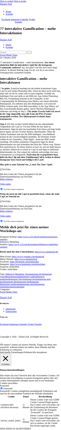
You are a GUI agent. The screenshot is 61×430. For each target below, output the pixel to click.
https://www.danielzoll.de (25, 259)
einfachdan (9, 287)
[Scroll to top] (1, 342)
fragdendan (19, 287)
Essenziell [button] (4, 385)
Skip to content (6, 1)
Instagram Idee (10, 282)
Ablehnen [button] (27, 352)
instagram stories (28, 284)
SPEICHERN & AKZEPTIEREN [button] (15, 428)
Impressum (10, 309)
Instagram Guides (28, 276)
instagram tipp (23, 282)
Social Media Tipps (8, 55)
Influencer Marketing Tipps (17, 274)
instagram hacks (30, 279)
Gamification (15, 284)
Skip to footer (20, 1)
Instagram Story (16, 279)
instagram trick (36, 274)
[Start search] (29, 52)
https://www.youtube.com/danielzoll (28, 256)
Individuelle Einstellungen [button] (11, 352)
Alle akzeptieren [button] (39, 352)
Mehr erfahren (6, 179)
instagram (15, 276)
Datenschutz (11, 311)
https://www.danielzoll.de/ (46, 252)
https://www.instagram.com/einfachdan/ (27, 264)
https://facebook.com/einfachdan (24, 261)
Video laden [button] (5, 184)
